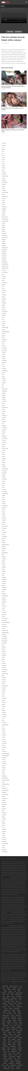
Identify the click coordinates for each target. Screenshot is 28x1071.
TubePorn (4, 743)
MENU (3, 6)
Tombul (4, 735)
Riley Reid (4, 638)
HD (3, 423)
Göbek (3, 395)
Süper (3, 710)
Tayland (4, 716)
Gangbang (4, 370)
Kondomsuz (5, 505)
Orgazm (4, 593)
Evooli (3, 346)
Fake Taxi (4, 348)
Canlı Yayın (5, 272)
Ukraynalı (4, 775)
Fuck (3, 366)
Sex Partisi (4, 669)
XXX (3, 810)
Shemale (4, 671)
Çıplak (3, 284)
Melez (3, 550)
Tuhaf (3, 745)
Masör (3, 542)
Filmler (4, 356)
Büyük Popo (5, 266)
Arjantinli (4, 206)
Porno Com (5, 618)
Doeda (3, 307)
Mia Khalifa (5, 552)
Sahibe (4, 647)
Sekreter (4, 655)
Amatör (4, 184)
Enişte (3, 321)
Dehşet (4, 300)
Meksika (4, 548)
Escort (3, 333)
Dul (3, 317)
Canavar (4, 270)
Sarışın (4, 653)
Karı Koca (4, 479)
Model (3, 563)
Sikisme (4, 677)
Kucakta (4, 518)
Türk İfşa (4, 751)
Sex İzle (4, 667)
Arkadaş (4, 208)
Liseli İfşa (4, 536)
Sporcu (4, 702)
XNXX (3, 806)
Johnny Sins (5, 468)
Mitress (4, 558)
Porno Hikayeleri (6, 622)
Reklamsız (4, 636)
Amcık (3, 188)
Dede (3, 296)
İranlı (3, 452)
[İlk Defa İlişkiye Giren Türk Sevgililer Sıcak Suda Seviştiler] (14, 99)
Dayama (4, 294)
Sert (3, 661)
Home (2, 8)
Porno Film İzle (4, 925)
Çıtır (3, 286)
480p (3, 149)
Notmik (4, 571)
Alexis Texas (5, 176)
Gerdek (4, 380)
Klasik (3, 495)
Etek (3, 337)
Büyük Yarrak (5, 268)
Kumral (4, 520)
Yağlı (3, 816)
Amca (3, 186)
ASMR (3, 210)
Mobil (3, 561)
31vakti (4, 145)
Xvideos (4, 808)
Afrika (3, 167)
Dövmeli (4, 313)
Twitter (4, 769)
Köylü (3, 515)
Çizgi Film (4, 282)
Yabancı (4, 814)
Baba (3, 225)
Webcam (4, 802)
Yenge (3, 825)
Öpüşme (4, 589)
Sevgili (4, 663)
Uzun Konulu (5, 794)
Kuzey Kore (5, 526)
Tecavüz (4, 722)
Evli (3, 343)
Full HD (4, 368)
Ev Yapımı (4, 339)
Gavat (3, 372)
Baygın (4, 239)
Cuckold (4, 290)
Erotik (3, 329)
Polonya (4, 606)
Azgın (3, 223)
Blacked (4, 251)
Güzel (3, 409)
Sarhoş (4, 651)
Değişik (4, 298)
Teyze (3, 728)
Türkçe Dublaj (5, 755)
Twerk (3, 765)
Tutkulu (4, 761)
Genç (3, 376)
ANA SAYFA (5, 986)
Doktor (4, 309)
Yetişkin (4, 831)
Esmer (3, 335)
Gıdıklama (4, 391)
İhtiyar (3, 444)
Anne (3, 200)
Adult (3, 165)
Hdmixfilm (4, 427)
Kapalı (3, 475)
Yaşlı (3, 821)
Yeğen (3, 823)
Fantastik (4, 350)
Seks (3, 657)
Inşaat (3, 450)
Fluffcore (4, 362)
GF (3, 384)
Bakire (3, 229)
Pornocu (4, 624)
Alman (3, 178)
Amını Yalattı (5, 192)
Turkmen (4, 757)
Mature (4, 546)
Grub (3, 403)
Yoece (3, 835)
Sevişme (4, 665)
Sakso (3, 649)
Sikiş (3, 675)
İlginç (3, 446)
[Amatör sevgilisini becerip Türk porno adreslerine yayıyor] (14, 121)
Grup (3, 405)
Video (3, 796)
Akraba (4, 171)
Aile (3, 169)
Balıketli (4, 233)
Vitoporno (4, 798)
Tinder (3, 732)
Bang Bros (4, 235)
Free (3, 364)
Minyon (4, 556)
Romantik (4, 642)
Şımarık (4, 687)
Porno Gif (4, 620)
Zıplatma (4, 849)
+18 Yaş (4, 143)
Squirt (3, 704)
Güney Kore (5, 407)
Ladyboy (4, 528)
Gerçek (4, 378)
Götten (4, 399)
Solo (3, 694)
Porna (3, 610)
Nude (3, 573)
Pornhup (4, 614)
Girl (3, 386)
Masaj (3, 540)
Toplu (3, 737)
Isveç (3, 460)
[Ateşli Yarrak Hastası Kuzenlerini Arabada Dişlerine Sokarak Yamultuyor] (14, 78)
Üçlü (3, 771)
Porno (3, 616)
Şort (3, 696)
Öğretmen (4, 579)
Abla (3, 163)
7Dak (3, 159)
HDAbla (4, 425)
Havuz (3, 419)
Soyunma (4, 698)
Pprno (3, 628)
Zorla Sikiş (4, 851)
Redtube (4, 634)
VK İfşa (4, 800)
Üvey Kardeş (5, 790)
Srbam (3, 706)
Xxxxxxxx (4, 812)
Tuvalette (4, 763)
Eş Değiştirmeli (5, 331)
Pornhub (4, 612)
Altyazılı (4, 180)
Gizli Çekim (5, 389)
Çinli (3, 280)
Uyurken (4, 792)
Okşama (4, 581)
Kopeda (4, 507)
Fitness (4, 358)
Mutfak (4, 567)
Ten (3, 726)
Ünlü (3, 782)
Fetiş (3, 354)
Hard (3, 413)
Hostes (4, 440)
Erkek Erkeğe (5, 327)
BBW (3, 241)
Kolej (3, 499)
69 (2, 155)
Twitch (3, 767)
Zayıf (3, 845)
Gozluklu (4, 401)
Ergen (3, 325)
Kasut (3, 481)
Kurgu (3, 522)
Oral (3, 591)
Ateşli (3, 214)
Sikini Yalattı (5, 673)
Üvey (3, 786)
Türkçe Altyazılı (6, 43)
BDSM (3, 243)
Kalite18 (4, 472)
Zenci (3, 847)
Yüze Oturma (5, 843)
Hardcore (4, 415)
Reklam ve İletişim (14, 986)
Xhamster (4, 804)
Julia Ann (4, 470)
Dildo (3, 305)
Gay (3, 374)
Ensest (4, 323)
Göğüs (4, 397)
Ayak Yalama (5, 219)
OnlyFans (4, 587)
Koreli (3, 509)
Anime (3, 198)
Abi (3, 161)
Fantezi (4, 352)
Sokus (3, 692)
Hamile (4, 411)
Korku (3, 511)
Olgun (3, 585)
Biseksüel (4, 249)
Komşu (4, 503)
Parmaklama (5, 595)
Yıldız (3, 833)
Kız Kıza (4, 489)
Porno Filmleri (6, 877)
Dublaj (3, 315)
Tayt (3, 718)
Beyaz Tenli (5, 247)
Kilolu (3, 483)
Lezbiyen (4, 532)
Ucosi (3, 773)
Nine (3, 569)
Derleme (4, 303)
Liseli (3, 534)
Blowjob (4, 253)
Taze (3, 720)
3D (3, 147)
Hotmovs (4, 442)
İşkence (4, 458)
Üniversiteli (5, 778)
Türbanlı (4, 747)
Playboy (4, 601)
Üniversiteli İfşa (6, 780)
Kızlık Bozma (5, 493)
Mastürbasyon (5, 544)
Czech (3, 292)
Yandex (4, 818)
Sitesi (3, 683)
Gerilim (4, 382)
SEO (3, 659)
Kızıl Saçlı (4, 491)
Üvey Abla (4, 788)
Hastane (4, 417)
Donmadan (4, 311)
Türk (6, 8)
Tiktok (3, 730)
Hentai (3, 432)
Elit (3, 319)
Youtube (4, 841)
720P (3, 157)
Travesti (4, 741)
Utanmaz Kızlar (5, 784)
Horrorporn (4, 438)
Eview (3, 341)
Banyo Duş (4, 237)
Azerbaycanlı (5, 221)
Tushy (3, 759)
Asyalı (3, 212)
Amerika (4, 190)
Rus (3, 644)
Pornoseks (4, 626)
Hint (3, 434)
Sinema (4, 679)
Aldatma (4, 174)
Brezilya (4, 260)
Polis (3, 604)
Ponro (3, 608)
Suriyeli (4, 712)
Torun (3, 739)
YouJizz (4, 837)
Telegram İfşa (5, 724)
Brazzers (4, 257)
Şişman (4, 681)
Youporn (4, 839)
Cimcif (3, 278)
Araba (3, 202)
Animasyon (5, 196)
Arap (3, 204)
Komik (3, 501)
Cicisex (4, 276)
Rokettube (4, 640)
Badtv (3, 227)
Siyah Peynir (5, 685)
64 (2, 153)
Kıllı (3, 485)
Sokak (3, 689)
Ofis (3, 575)
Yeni (3, 827)
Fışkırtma (4, 360)
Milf (3, 554)
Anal (3, 194)
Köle (3, 497)
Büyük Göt (4, 262)
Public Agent (5, 630)
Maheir (4, 538)
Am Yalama (4, 182)
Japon (3, 464)
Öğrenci (4, 577)
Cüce (3, 288)
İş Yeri (3, 454)
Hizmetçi (4, 436)
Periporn (4, 599)
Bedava (4, 245)
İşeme (3, 456)
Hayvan (4, 421)
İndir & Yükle (5, 448)
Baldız (3, 231)
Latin (3, 530)
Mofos (3, 565)
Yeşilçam (4, 829)
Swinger (4, 714)
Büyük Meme (5, 264)
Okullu (3, 583)
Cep (3, 274)
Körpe (3, 513)
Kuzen (3, 524)
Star (3, 708)
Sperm (3, 700)
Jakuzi (3, 462)
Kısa (3, 487)
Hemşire (4, 429)
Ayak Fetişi (4, 217)
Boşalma (4, 255)
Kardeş (4, 477)
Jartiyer (4, 466)
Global (3, 393)
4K (3, 151)
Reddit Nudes (5, 632)
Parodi (3, 597)
